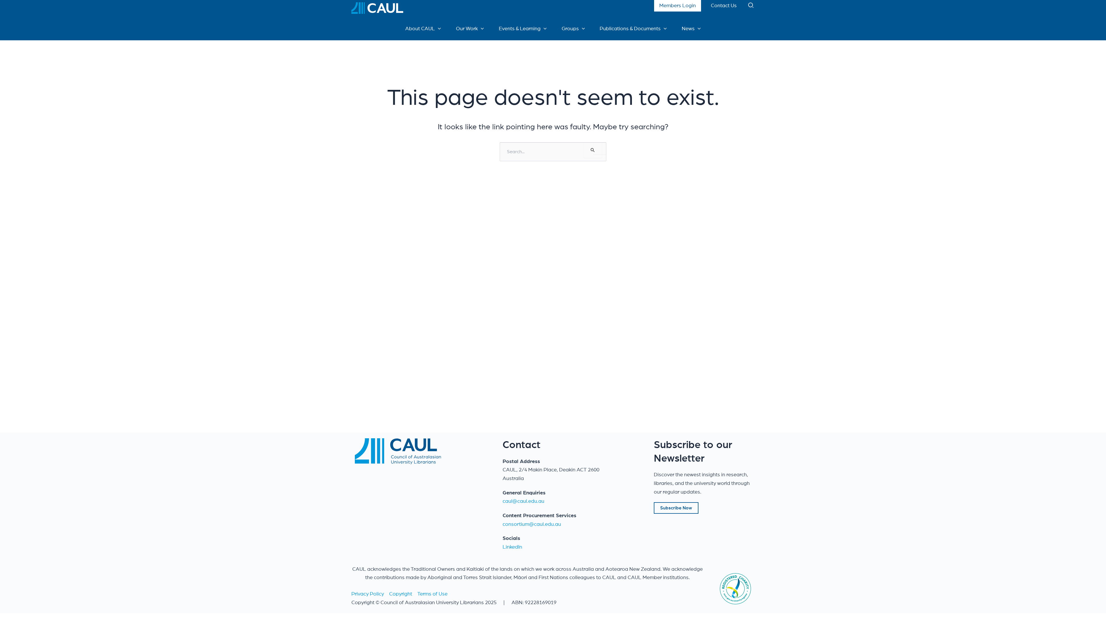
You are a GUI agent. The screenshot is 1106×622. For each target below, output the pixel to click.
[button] (751, 6)
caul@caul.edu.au (523, 501)
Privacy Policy (367, 594)
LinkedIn (512, 547)
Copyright (400, 594)
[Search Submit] (593, 150)
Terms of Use (432, 594)
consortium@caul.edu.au (532, 524)
